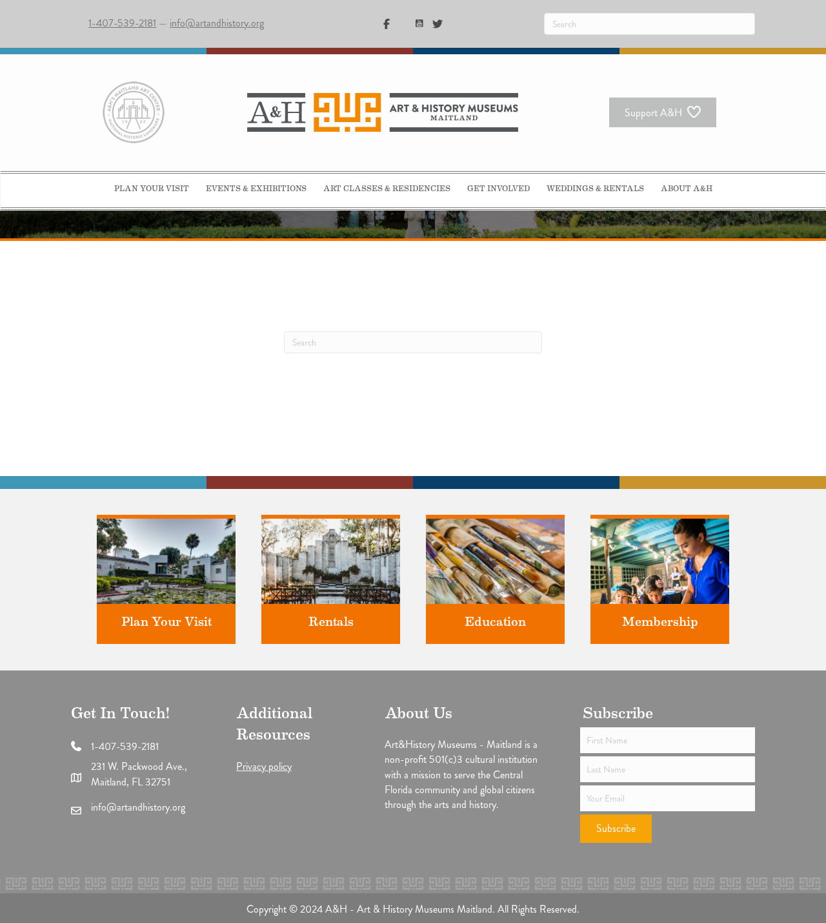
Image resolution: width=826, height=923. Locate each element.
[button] (616, 828)
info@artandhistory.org (217, 23)
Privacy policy (264, 766)
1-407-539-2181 (122, 23)
